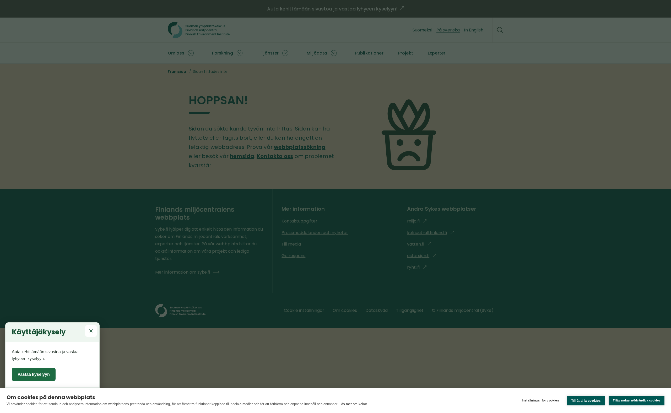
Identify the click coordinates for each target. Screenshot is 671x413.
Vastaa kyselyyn (34, 374)
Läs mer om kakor (353, 404)
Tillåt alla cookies (586, 401)
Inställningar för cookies (540, 400)
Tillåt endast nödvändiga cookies (636, 400)
